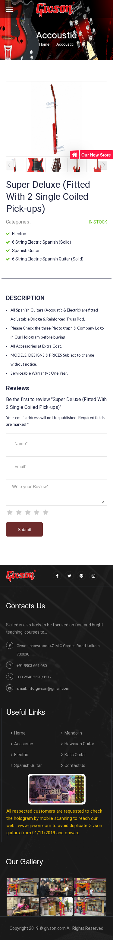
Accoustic (65, 44)
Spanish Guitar (28, 765)
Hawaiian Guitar (79, 743)
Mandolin (73, 733)
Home (44, 44)
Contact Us (74, 765)
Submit (24, 529)
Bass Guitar (75, 754)
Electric (21, 754)
